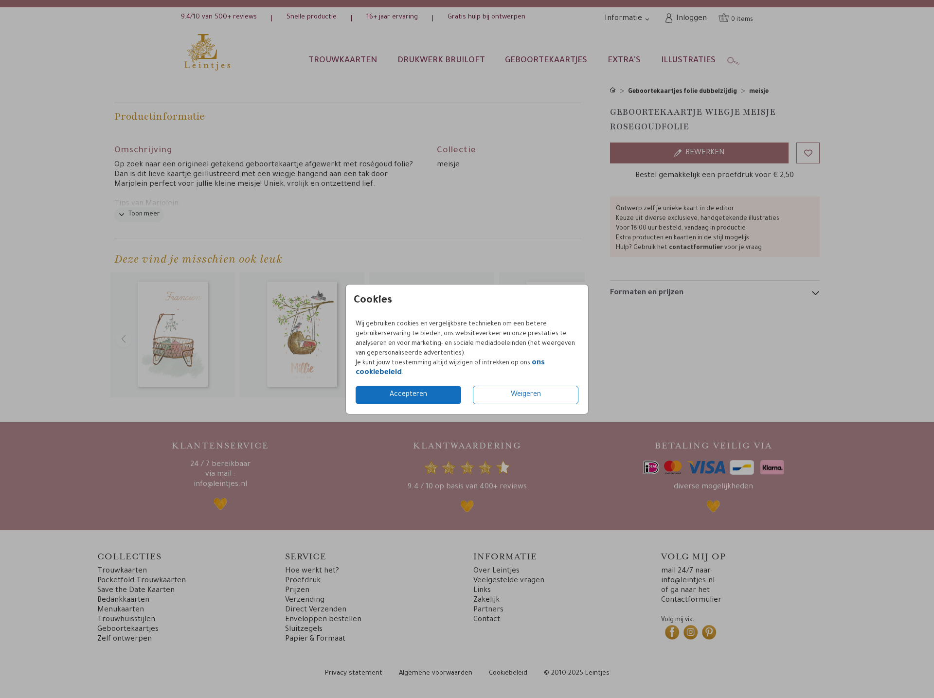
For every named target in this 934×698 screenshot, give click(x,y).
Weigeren (526, 395)
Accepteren (408, 395)
